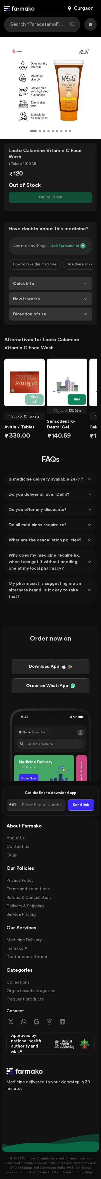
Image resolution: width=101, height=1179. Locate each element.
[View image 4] (48, 131)
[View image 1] (33, 131)
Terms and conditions (28, 889)
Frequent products (25, 999)
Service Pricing (21, 914)
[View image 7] (61, 131)
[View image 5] (53, 131)
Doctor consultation (26, 957)
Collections (17, 982)
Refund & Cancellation (28, 897)
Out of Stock (50, 197)
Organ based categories (30, 991)
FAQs (11, 855)
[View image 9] (70, 131)
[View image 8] (66, 131)
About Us (15, 838)
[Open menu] (90, 24)
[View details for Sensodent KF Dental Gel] (67, 382)
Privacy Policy (19, 880)
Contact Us (17, 846)
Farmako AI (17, 948)
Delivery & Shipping (25, 906)
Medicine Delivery (24, 940)
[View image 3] (44, 131)
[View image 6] (57, 131)
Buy (77, 399)
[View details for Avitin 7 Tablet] (24, 382)
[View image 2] (40, 131)
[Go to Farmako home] (19, 8)
